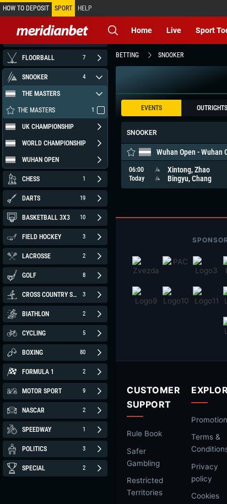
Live (173, 30)
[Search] (113, 30)
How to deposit (26, 8)
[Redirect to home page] (52, 30)
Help (85, 8)
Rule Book (144, 433)
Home (141, 30)
